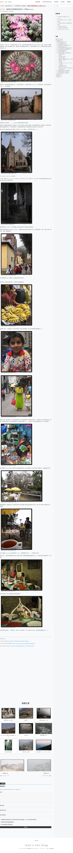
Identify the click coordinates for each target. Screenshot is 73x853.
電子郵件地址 (3, 810)
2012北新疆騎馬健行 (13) (62, 51)
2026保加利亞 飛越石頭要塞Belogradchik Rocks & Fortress (63, 28)
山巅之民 (26, 720)
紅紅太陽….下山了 (6, 775)
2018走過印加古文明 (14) (62, 46)
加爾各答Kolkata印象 (8, 720)
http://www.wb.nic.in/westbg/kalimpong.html (24, 643)
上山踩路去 (61, 64)
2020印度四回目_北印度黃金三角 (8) (64, 45)
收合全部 (61, 39)
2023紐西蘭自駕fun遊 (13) (62, 44)
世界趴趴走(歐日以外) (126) (62, 41)
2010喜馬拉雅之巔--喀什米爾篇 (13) (64, 70)
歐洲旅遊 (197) (59, 74)
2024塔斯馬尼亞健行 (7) (62, 42)
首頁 (3, 5)
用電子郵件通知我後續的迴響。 (7, 822)
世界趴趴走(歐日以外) (9, 5)
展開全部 (57, 39)
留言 (1, 792)
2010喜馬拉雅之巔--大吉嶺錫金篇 (20, 5)
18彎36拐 (26, 735)
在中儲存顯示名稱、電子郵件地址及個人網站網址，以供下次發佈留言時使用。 (19, 819)
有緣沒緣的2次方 (43, 735)
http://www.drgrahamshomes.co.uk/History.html (22, 646)
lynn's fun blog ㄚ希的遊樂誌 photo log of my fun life (30, 848)
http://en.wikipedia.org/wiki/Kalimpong (19, 641)
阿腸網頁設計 (52, 848)
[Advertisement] (25, 661)
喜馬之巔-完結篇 (62, 54)
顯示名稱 (2, 805)
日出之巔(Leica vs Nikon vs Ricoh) (65, 62)
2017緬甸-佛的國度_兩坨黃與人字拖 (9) (65, 47)
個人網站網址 (3, 815)
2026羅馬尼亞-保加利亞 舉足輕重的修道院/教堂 (64, 24)
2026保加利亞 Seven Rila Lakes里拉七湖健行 (64, 20)
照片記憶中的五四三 (62, 56)
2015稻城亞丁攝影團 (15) (62, 50)
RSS (37, 840)
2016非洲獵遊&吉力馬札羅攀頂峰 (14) (64, 49)
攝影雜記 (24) (59, 76)
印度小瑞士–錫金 (45, 775)
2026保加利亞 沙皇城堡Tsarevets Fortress (63, 17)
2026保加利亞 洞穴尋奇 (61, 26)
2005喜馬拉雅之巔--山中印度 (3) (63, 71)
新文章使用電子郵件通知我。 (7, 824)
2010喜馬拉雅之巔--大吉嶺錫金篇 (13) (64, 52)
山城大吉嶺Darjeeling (43, 720)
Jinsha (43, 848)
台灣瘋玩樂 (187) (60, 40)
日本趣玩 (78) (59, 75)
